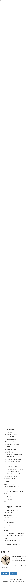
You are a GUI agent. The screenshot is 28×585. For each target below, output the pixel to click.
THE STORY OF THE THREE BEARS (15, 535)
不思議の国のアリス (9, 484)
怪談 (5, 501)
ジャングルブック (8, 446)
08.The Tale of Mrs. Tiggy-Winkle (15, 469)
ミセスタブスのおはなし (10, 478)
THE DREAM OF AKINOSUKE (14, 504)
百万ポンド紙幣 (8, 525)
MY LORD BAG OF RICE (12, 517)
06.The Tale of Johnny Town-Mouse (15, 464)
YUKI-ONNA (10, 512)
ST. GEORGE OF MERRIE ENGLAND (15, 533)
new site (5, 573)
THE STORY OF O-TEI (12, 510)
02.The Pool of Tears (12, 489)
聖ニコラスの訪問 (8, 528)
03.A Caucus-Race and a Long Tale (15, 491)
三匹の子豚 (6, 481)
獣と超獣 (6, 520)
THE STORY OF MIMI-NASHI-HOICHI (14, 507)
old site (14, 573)
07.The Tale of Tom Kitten (13, 466)
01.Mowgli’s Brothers (12, 449)
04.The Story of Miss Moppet (14, 459)
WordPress (9, 581)
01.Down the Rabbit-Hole (13, 486)
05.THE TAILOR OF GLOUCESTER (15, 461)
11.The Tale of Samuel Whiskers (14, 476)
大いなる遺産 (7, 494)
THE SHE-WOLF (11, 522)
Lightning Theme (16, 581)
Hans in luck (9, 432)
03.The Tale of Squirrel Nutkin (14, 456)
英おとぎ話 (6, 530)
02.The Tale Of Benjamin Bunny (14, 454)
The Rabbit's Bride (11, 439)
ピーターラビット (8, 452)
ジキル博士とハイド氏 (9, 441)
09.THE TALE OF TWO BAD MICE (15, 471)
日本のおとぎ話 (8, 515)
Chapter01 (9, 496)
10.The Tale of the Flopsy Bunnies (15, 473)
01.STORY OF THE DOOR (13, 444)
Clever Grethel (10, 429)
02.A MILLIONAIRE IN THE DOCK (15, 544)
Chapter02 (9, 499)
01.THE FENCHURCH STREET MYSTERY (14, 541)
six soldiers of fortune (12, 434)
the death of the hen (12, 436)
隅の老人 (6, 538)
